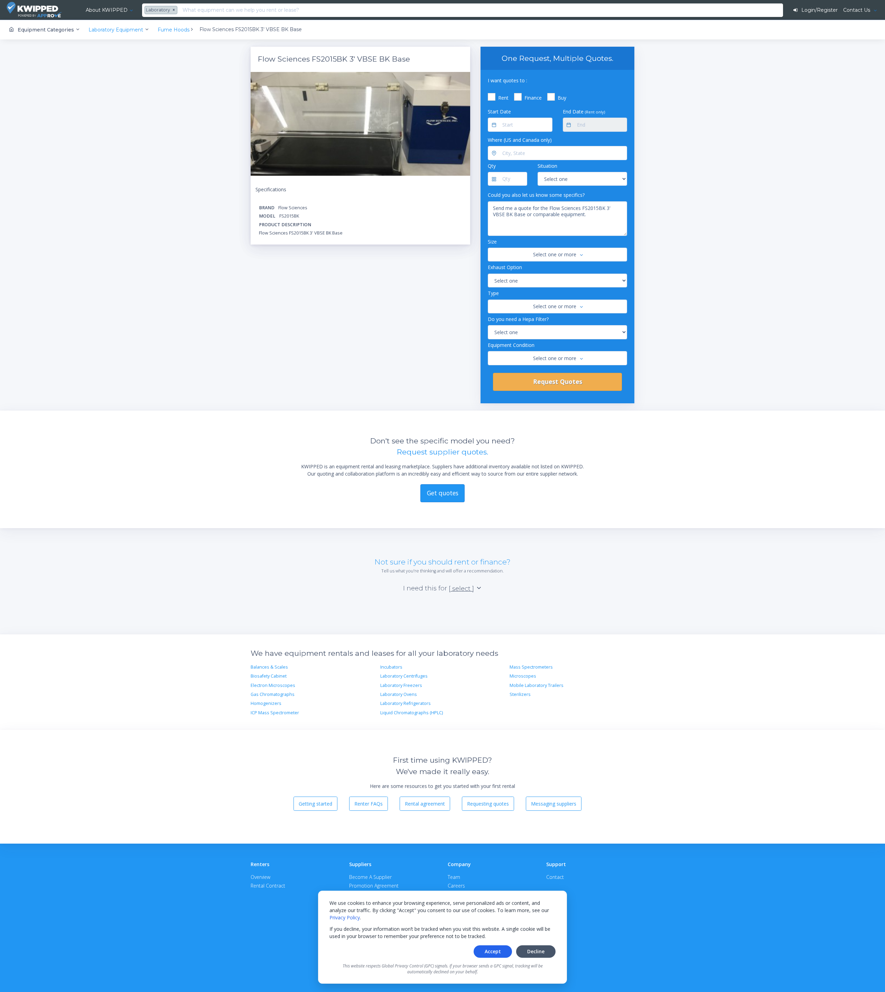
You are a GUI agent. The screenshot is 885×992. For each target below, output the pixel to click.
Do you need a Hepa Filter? (518, 319)
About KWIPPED (107, 10)
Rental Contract (268, 885)
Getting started (315, 803)
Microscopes (523, 676)
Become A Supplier (370, 877)
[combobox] (161, 10)
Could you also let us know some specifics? (536, 195)
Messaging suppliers (553, 803)
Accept (493, 951)
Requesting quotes (488, 803)
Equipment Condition (511, 345)
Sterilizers (520, 694)
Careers (456, 885)
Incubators (391, 667)
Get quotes (442, 493)
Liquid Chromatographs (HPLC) (411, 713)
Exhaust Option (505, 267)
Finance (533, 97)
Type (493, 293)
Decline (535, 951)
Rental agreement (425, 803)
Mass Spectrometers (531, 667)
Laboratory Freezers (401, 685)
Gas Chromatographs (273, 694)
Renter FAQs (368, 803)
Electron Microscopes (273, 685)
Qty (492, 166)
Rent (503, 97)
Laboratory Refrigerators (405, 703)
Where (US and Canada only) (520, 140)
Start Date (499, 111)
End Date (584, 111)
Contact (555, 877)
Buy (562, 97)
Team (454, 877)
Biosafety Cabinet (269, 676)
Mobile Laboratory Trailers (536, 685)
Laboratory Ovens (398, 694)
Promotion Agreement (374, 885)
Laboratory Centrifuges (404, 676)
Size (492, 241)
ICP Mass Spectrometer (275, 713)
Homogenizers (266, 703)
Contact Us (857, 10)
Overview (260, 877)
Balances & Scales (269, 667)
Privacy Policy (344, 917)
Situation (547, 166)
